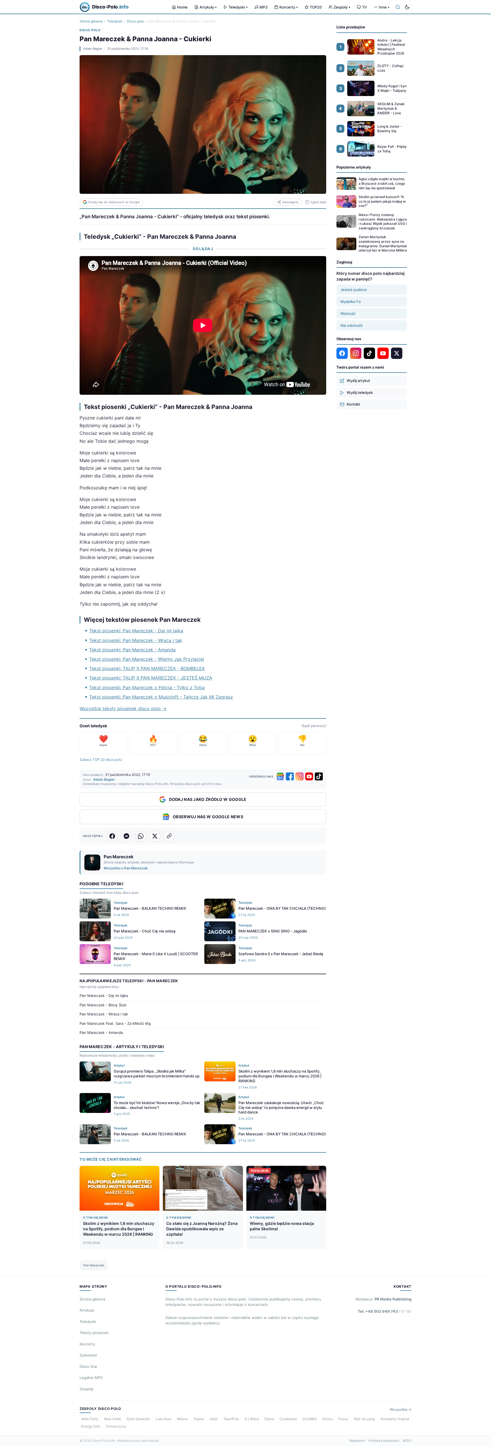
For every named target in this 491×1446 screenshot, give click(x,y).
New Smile (112, 1419)
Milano (182, 1419)
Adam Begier (92, 49)
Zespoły (342, 7)
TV (364, 7)
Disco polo (135, 21)
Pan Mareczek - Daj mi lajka (104, 995)
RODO (407, 1441)
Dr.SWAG (310, 1419)
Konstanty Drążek (395, 1419)
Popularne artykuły (353, 167)
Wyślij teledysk (360, 392)
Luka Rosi (163, 1419)
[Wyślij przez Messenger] (126, 836)
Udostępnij (290, 202)
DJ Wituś (252, 1419)
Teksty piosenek (94, 1332)
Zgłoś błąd (318, 202)
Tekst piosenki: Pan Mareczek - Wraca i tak (135, 640)
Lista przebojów (350, 27)
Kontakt (353, 404)
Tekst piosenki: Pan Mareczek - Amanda (132, 650)
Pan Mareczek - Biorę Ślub (103, 1005)
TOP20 (316, 7)
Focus (343, 1419)
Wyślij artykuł (358, 380)
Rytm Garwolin (138, 1419)
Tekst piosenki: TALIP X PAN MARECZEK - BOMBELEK (147, 668)
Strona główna (91, 21)
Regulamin (357, 1441)
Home (182, 7)
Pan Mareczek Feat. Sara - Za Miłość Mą (115, 1023)
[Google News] (280, 776)
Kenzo (328, 1419)
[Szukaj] (398, 7)
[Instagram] (299, 776)
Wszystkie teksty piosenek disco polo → (123, 708)
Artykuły (208, 7)
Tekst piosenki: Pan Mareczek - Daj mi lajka (136, 630)
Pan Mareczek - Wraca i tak (104, 1014)
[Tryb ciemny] (407, 7)
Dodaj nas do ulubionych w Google (114, 202)
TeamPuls (231, 1419)
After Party (89, 1419)
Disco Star (88, 1366)
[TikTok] (319, 776)
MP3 (263, 7)
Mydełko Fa (350, 301)
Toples (199, 1419)
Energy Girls (90, 1426)
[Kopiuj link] (169, 836)
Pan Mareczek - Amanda (101, 1032)
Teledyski (237, 7)
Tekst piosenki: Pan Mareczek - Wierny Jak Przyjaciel (146, 659)
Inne (384, 7)
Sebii (214, 1419)
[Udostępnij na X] (155, 836)
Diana (269, 1419)
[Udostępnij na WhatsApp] (140, 836)
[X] (396, 353)
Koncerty (288, 7)
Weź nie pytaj (364, 1419)
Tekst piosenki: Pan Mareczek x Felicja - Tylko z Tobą (147, 687)
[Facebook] (290, 776)
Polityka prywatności (383, 1441)
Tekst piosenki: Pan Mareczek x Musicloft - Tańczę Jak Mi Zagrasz (161, 697)
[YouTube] (309, 776)
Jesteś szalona (353, 289)
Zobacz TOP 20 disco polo (101, 759)
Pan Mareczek (93, 1265)
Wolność (347, 313)
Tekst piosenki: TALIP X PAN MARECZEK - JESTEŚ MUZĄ (150, 678)
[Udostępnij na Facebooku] (112, 836)
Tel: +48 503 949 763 (384, 1311)
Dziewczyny (116, 1426)
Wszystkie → (400, 1409)
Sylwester (88, 1355)
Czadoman (288, 1419)
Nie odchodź (351, 325)
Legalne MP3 (91, 1377)
